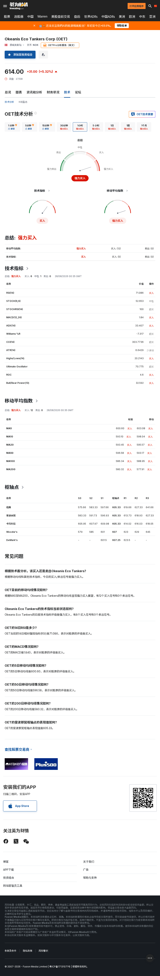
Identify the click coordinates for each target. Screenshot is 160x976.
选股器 (18, 16)
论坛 (78, 92)
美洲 (122, 16)
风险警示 (43, 950)
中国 (30, 16)
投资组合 (8, 877)
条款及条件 (10, 950)
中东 (142, 16)
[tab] (12, 127)
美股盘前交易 (60, 16)
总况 (8, 92)
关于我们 (88, 861)
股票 (7, 16)
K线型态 (23, 101)
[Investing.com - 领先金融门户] (19, 6)
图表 (19, 92)
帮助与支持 (90, 877)
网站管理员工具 (12, 885)
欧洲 (132, 16)
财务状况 (53, 92)
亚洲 (152, 16)
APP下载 (8, 869)
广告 (86, 869)
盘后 (77, 16)
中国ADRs (108, 16)
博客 (6, 861)
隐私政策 (27, 950)
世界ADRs (91, 16)
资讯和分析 (34, 92)
